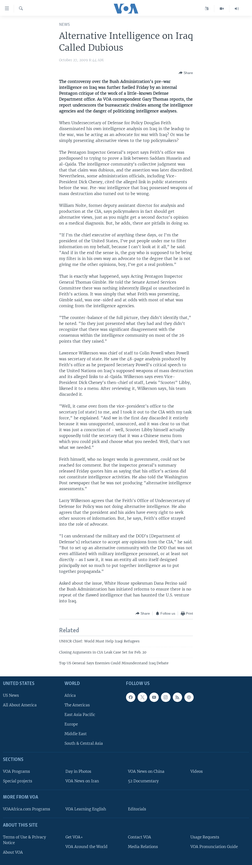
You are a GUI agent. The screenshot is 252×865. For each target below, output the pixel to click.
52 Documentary (143, 781)
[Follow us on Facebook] (130, 697)
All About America (20, 705)
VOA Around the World (86, 846)
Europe (71, 724)
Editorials (137, 809)
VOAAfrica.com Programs (26, 809)
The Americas (77, 705)
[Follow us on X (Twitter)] (142, 697)
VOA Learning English (85, 809)
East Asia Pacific (79, 714)
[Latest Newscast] (236, 8)
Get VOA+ (74, 837)
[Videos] (221, 8)
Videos (196, 771)
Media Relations (143, 846)
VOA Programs (16, 771)
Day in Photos (78, 771)
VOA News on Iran (82, 781)
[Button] (186, 73)
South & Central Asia (83, 743)
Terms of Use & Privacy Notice (24, 840)
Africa (70, 695)
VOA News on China (146, 771)
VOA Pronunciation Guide (214, 846)
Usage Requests (204, 837)
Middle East (75, 734)
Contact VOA (139, 837)
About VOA (13, 852)
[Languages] (206, 8)
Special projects (17, 781)
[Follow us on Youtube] (154, 697)
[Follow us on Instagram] (165, 697)
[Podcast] (189, 697)
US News (11, 695)
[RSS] (177, 697)
